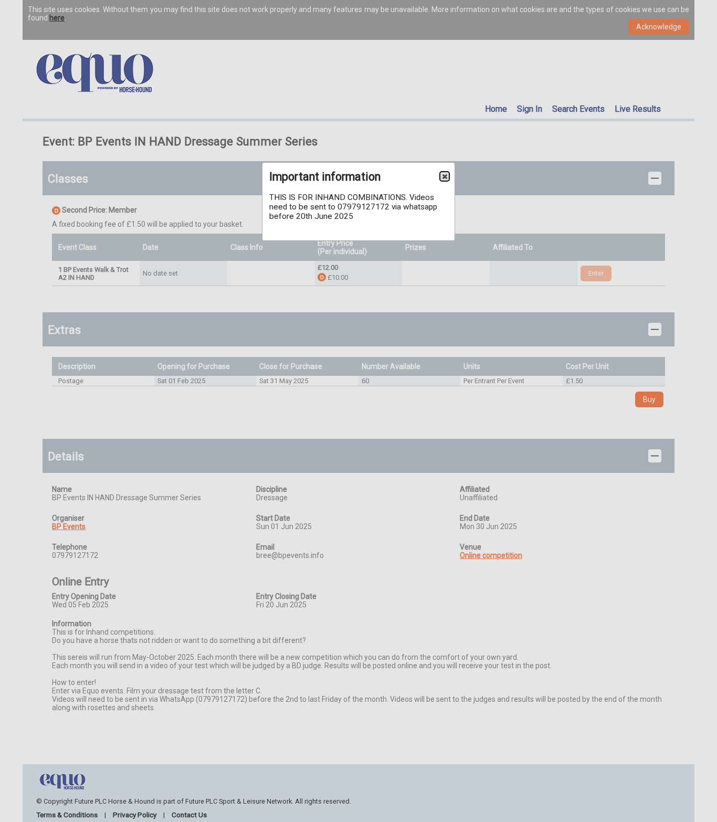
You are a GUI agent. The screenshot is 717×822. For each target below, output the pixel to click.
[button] (444, 176)
